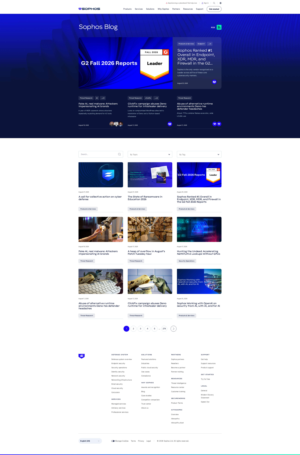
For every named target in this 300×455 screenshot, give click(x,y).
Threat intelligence (178, 383)
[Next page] (173, 329)
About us (144, 408)
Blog (143, 391)
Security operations (119, 368)
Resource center (177, 387)
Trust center (146, 404)
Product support (207, 368)
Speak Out (205, 402)
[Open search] (214, 3)
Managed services (118, 404)
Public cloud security (149, 368)
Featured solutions (148, 359)
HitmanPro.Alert (177, 423)
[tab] (121, 354)
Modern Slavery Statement (207, 396)
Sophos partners (177, 359)
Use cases (145, 372)
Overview (175, 414)
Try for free (205, 379)
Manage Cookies (122, 441)
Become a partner (178, 368)
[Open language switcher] (220, 3)
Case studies (146, 396)
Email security (117, 384)
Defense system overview (121, 359)
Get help (204, 359)
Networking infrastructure (121, 380)
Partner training (177, 372)
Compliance (146, 376)
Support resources (208, 363)
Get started (214, 9)
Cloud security (117, 388)
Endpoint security (118, 363)
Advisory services (118, 408)
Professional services (119, 412)
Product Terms (177, 403)
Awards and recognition (150, 387)
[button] (205, 3)
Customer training (178, 391)
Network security (118, 376)
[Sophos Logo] (89, 9)
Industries (145, 363)
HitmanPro (175, 419)
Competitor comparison (150, 400)
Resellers (175, 363)
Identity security (118, 372)
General (204, 391)
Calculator (115, 392)
